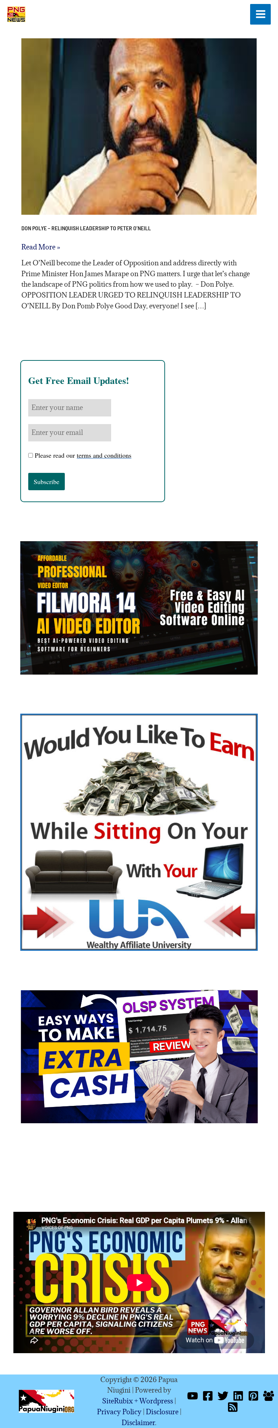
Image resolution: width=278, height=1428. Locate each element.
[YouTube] (192, 1395)
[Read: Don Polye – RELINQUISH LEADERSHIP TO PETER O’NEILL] (139, 125)
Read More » (40, 247)
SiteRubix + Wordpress (137, 1401)
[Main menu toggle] (260, 14)
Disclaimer (138, 1422)
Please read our (83, 455)
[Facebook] (207, 1395)
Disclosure (162, 1411)
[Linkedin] (238, 1395)
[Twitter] (223, 1395)
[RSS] (232, 1407)
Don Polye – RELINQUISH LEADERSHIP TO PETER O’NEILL (86, 228)
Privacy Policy (119, 1411)
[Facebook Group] (268, 1395)
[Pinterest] (253, 1395)
